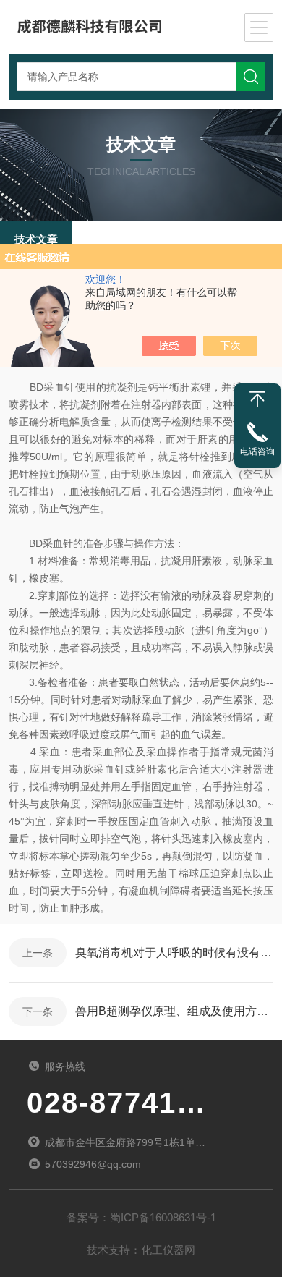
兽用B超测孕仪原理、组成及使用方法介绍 (174, 1011)
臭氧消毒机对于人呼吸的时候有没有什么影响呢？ (174, 952)
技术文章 (36, 239)
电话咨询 (257, 451)
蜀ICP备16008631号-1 (163, 1217)
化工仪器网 (168, 1250)
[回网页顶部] (257, 399)
